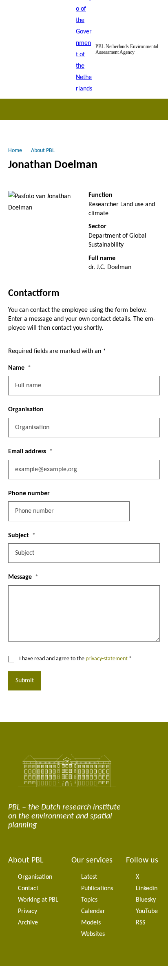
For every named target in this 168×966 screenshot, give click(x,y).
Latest (89, 877)
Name (16, 368)
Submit (24, 680)
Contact (28, 888)
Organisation (26, 409)
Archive (28, 923)
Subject (18, 535)
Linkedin (146, 888)
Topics (89, 900)
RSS (140, 923)
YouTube (147, 911)
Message (20, 577)
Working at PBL (38, 900)
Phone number (29, 493)
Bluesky (146, 900)
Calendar (93, 911)
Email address (27, 451)
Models (91, 923)
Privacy (27, 911)
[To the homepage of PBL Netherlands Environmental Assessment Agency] (84, 49)
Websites (93, 934)
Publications (97, 888)
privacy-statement (107, 659)
